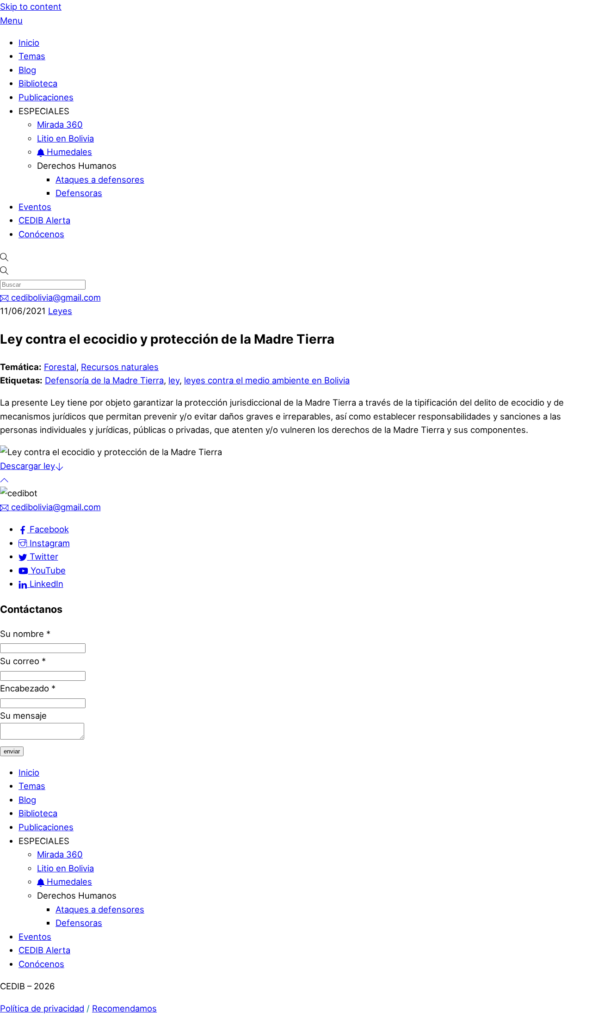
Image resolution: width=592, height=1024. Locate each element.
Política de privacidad (42, 1008)
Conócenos (41, 234)
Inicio (28, 42)
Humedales (68, 152)
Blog (27, 70)
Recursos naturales (120, 367)
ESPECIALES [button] (43, 111)
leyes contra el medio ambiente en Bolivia (267, 380)
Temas (31, 56)
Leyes (60, 311)
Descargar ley (27, 466)
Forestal (60, 367)
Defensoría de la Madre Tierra (104, 380)
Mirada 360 (60, 124)
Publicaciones (46, 97)
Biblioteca (37, 83)
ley (173, 380)
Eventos (34, 207)
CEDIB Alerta (44, 220)
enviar (12, 751)
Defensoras (79, 193)
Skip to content (31, 6)
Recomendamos (124, 1008)
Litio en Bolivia (65, 138)
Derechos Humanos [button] (77, 165)
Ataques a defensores (100, 179)
